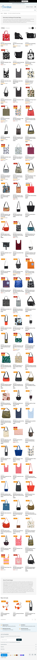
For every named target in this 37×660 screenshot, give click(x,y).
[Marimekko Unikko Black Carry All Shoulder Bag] (6, 91)
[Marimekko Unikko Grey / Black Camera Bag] (30, 320)
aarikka (2, 612)
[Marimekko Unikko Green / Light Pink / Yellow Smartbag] (18, 110)
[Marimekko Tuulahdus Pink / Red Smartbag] (18, 468)
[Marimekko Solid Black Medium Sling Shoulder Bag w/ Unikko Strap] (30, 559)
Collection (5, 13)
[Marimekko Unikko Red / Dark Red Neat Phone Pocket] (6, 320)
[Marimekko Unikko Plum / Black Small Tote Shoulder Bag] (6, 540)
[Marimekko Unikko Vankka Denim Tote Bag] (6, 505)
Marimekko (2, 42)
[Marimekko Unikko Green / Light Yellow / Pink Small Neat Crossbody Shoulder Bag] (30, 167)
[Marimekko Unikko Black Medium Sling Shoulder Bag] (30, 301)
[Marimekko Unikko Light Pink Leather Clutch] (18, 431)
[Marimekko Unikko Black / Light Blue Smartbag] (6, 149)
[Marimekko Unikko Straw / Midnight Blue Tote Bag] (30, 73)
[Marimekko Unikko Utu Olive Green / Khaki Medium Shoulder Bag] (30, 376)
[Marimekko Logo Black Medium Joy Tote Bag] (30, 206)
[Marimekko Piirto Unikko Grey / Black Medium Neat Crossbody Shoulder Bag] (18, 301)
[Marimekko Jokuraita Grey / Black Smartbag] (18, 91)
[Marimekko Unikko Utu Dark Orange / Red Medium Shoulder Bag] (6, 226)
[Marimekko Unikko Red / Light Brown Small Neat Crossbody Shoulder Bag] (6, 206)
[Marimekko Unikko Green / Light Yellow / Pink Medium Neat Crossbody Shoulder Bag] (6, 431)
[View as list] (35, 28)
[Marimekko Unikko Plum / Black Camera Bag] (30, 395)
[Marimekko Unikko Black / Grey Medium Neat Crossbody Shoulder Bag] (18, 486)
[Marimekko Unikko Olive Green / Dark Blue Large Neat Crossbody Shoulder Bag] (6, 413)
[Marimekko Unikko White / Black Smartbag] (6, 73)
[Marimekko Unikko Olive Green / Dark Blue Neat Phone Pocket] (6, 337)
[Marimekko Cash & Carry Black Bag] (18, 35)
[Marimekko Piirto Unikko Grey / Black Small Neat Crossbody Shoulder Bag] (6, 167)
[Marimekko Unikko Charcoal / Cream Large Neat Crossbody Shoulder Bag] (18, 167)
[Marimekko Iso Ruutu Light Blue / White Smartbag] (30, 413)
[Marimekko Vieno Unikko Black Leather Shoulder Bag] (6, 263)
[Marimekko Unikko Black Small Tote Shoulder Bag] (18, 395)
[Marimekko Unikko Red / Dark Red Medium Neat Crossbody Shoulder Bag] (30, 357)
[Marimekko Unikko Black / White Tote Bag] (6, 54)
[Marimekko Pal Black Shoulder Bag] (18, 54)
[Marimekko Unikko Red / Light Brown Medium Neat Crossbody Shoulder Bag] (18, 187)
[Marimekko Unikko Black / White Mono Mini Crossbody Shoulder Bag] (30, 244)
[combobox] (18, 10)
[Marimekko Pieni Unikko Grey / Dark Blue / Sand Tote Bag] (18, 149)
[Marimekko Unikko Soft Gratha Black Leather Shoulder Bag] (18, 505)
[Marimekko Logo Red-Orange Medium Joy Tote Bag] (30, 486)
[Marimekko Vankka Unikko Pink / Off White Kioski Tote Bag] (18, 559)
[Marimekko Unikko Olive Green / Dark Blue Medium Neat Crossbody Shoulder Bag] (30, 540)
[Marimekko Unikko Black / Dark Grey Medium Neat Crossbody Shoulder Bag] (18, 129)
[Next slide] (35, 620)
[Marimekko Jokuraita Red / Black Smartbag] (18, 244)
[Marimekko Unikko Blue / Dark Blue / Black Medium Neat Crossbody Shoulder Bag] (30, 337)
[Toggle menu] (1, 6)
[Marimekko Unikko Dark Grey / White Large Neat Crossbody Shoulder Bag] (30, 282)
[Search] (35, 10)
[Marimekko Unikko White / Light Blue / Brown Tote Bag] (18, 320)
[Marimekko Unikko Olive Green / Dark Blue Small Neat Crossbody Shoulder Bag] (30, 129)
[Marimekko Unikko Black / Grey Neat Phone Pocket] (6, 450)
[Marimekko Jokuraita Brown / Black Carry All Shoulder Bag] (30, 431)
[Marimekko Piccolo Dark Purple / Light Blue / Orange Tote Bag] (6, 282)
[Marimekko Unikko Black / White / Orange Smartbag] (30, 450)
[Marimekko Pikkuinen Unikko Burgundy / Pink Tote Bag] (30, 149)
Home (2, 13)
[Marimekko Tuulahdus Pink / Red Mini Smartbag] (6, 468)
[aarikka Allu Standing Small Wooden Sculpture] (6, 605)
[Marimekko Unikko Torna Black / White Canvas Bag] (30, 54)
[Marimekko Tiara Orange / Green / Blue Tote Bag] (30, 91)
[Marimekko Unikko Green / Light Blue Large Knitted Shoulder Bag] (6, 357)
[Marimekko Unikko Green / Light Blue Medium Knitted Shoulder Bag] (18, 337)
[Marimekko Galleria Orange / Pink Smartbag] (6, 559)
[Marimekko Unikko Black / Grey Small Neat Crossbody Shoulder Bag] (18, 376)
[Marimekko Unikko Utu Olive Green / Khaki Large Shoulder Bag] (30, 505)
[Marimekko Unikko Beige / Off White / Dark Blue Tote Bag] (18, 357)
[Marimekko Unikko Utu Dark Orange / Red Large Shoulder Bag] (6, 522)
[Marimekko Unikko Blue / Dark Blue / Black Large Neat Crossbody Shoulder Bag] (18, 282)
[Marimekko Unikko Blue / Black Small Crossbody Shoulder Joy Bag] (6, 486)
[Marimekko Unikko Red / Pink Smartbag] (18, 540)
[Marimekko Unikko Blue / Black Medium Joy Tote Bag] (18, 450)
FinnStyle (4, 657)
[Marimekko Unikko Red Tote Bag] (6, 35)
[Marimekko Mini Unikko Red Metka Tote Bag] (30, 187)
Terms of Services (12, 642)
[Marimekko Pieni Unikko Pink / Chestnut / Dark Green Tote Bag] (6, 395)
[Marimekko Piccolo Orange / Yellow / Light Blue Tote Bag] (30, 263)
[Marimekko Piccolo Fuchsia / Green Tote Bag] (6, 110)
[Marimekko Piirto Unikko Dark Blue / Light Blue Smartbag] (18, 413)
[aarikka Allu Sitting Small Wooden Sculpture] (18, 605)
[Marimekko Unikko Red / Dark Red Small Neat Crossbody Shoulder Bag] (6, 376)
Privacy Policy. (18, 642)
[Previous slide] (32, 620)
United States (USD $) (5, 652)
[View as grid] (33, 28)
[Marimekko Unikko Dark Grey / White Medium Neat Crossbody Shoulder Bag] (18, 226)
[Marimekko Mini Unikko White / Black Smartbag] (18, 73)
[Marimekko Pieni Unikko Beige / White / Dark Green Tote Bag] (30, 522)
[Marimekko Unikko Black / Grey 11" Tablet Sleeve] (6, 244)
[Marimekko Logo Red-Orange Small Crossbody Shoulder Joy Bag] (30, 468)
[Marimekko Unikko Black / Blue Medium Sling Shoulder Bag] (30, 226)
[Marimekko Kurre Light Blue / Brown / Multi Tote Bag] (6, 187)
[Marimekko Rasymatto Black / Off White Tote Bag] (6, 301)
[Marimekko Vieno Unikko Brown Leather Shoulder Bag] (18, 522)
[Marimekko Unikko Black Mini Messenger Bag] (6, 129)
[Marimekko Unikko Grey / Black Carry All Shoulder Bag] (18, 263)
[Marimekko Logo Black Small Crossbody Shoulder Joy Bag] (18, 206)
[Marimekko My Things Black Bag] (30, 35)
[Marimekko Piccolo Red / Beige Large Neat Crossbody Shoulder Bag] (30, 110)
